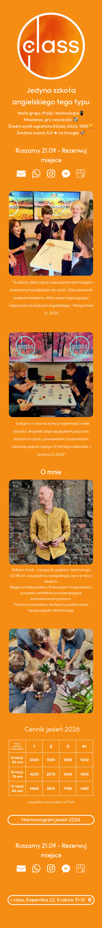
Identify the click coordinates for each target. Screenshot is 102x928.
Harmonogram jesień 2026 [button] (51, 820)
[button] (21, 173)
